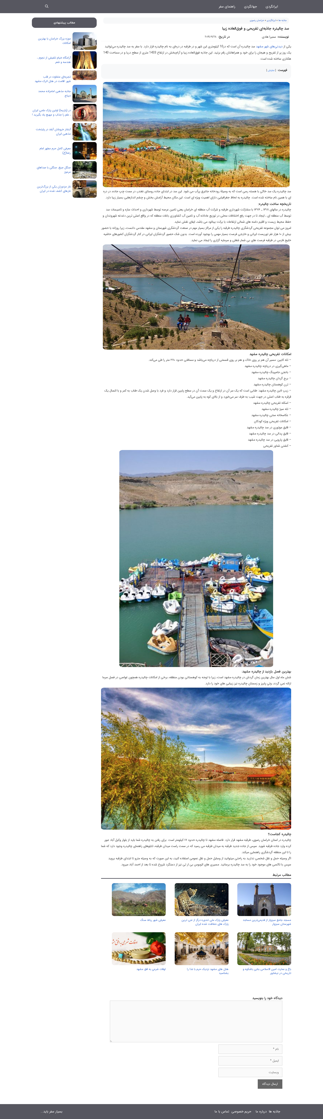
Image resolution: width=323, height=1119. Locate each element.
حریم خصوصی (241, 1111)
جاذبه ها (282, 20)
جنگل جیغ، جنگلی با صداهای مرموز (54, 169)
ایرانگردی (272, 6)
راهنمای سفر (227, 6)
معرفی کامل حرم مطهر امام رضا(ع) (55, 150)
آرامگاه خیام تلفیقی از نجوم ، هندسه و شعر (54, 59)
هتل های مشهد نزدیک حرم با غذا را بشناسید (208, 971)
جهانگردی (250, 6)
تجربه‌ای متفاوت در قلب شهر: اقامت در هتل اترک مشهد (53, 79)
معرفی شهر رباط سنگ (153, 920)
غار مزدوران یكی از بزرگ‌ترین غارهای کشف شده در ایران (54, 188)
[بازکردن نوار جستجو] (47, 6)
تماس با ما (221, 1111)
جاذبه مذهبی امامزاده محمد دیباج (54, 93)
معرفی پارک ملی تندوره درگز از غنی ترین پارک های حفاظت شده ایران (205, 922)
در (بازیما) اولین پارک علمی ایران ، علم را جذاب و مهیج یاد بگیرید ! (51, 112)
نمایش (271, 70)
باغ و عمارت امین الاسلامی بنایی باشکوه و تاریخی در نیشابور (267, 971)
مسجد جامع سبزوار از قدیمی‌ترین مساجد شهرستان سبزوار (267, 922)
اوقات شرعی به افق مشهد (151, 969)
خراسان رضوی (257, 20)
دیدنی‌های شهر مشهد (269, 46)
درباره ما (261, 1111)
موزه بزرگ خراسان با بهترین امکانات (54, 40)
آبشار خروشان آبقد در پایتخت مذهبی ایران (53, 131)
